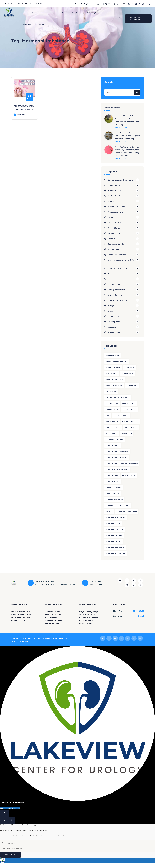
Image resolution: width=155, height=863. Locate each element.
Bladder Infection (115, 196)
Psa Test (111, 273)
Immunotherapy (131, 427)
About (34, 13)
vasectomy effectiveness (115, 517)
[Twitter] (133, 4)
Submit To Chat (10, 854)
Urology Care (113, 316)
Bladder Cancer (114, 185)
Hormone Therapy (113, 427)
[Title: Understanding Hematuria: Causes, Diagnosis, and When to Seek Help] (108, 137)
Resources (27, 24)
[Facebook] (129, 4)
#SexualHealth (127, 373)
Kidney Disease (114, 223)
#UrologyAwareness (114, 385)
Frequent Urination (116, 212)
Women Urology (114, 332)
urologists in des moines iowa (118, 505)
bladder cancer (112, 403)
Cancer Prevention (121, 415)
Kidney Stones (114, 228)
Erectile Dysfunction (116, 207)
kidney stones (111, 433)
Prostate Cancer (112, 445)
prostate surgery (113, 481)
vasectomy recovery (114, 535)
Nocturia (111, 239)
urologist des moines (114, 499)
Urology (111, 311)
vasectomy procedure (114, 529)
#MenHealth (129, 367)
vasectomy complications (127, 511)
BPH (107, 415)
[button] (77, 860)
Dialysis (111, 201)
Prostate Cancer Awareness (117, 451)
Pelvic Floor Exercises (117, 255)
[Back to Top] (150, 859)
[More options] (4, 813)
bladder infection (129, 409)
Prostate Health (128, 475)
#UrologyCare (131, 385)
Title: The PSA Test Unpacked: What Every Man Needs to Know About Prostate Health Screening (127, 120)
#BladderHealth (112, 355)
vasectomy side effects (115, 547)
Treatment (112, 279)
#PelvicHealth (111, 373)
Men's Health (126, 433)
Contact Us (39, 24)
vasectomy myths (113, 523)
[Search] (120, 18)
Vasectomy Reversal (94, 13)
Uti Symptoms (114, 322)
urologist (18, 102)
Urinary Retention (115, 295)
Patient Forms (76, 13)
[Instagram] (143, 4)
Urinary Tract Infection (117, 300)
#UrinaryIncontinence (114, 379)
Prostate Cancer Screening (116, 457)
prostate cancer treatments (117, 469)
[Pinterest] (146, 4)
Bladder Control (128, 403)
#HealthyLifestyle (113, 367)
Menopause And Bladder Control (24, 107)
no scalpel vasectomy (114, 439)
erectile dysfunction (130, 421)
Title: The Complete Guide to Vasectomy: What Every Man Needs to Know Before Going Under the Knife (127, 151)
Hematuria (112, 217)
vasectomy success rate (115, 553)
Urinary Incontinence (116, 289)
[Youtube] (139, 4)
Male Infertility (114, 233)
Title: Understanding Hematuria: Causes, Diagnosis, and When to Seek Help (127, 136)
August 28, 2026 (121, 127)
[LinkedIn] (136, 4)
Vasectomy (112, 327)
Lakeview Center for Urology (38, 638)
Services (44, 13)
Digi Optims (26, 641)
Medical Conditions (59, 13)
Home (25, 13)
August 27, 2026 (121, 142)
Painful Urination (115, 249)
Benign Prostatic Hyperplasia (120, 180)
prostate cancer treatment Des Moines (121, 261)
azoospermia (111, 391)
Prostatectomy (112, 475)
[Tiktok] (150, 4)
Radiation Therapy (113, 487)
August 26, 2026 (121, 159)
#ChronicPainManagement (116, 361)
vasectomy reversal (113, 541)
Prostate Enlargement (117, 268)
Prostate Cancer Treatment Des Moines (122, 463)
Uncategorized (114, 284)
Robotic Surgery (112, 493)
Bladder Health (114, 190)
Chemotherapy (112, 421)
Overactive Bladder (116, 244)
